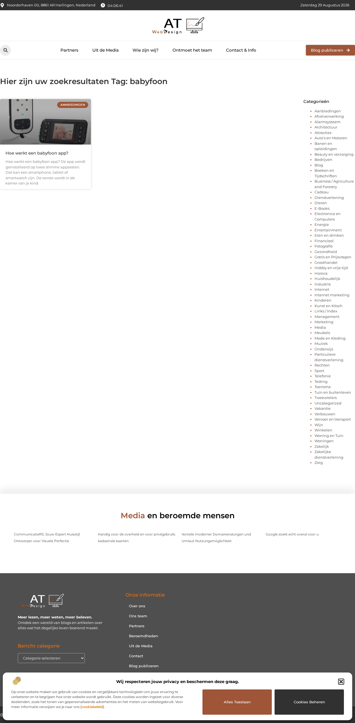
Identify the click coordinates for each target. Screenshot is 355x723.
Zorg (319, 462)
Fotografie (324, 246)
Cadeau (322, 192)
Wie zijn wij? (146, 50)
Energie (322, 224)
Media (320, 327)
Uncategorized (328, 403)
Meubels (322, 332)
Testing (321, 381)
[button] (341, 681)
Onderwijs (324, 349)
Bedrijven (323, 159)
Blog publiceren (144, 666)
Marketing (324, 322)
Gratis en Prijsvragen (333, 257)
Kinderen (323, 300)
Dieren (321, 203)
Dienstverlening (329, 197)
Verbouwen (325, 414)
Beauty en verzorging (334, 154)
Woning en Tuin (329, 435)
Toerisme (323, 387)
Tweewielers (326, 397)
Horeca (321, 273)
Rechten (322, 365)
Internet (322, 289)
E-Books (322, 208)
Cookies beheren (309, 702)
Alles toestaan (237, 702)
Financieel (324, 241)
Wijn (319, 425)
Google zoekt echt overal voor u (292, 534)
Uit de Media (105, 50)
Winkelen (323, 430)
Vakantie (323, 408)
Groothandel (326, 262)
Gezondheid (326, 251)
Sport (319, 370)
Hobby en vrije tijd (331, 268)
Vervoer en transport (333, 419)
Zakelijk (322, 446)
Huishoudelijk (327, 278)
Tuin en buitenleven (333, 392)
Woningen (324, 441)
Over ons (137, 606)
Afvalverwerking (329, 116)
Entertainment (328, 230)
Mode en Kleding (330, 338)
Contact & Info (241, 50)
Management (327, 316)
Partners (69, 50)
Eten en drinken (329, 235)
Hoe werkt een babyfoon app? (37, 153)
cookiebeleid (92, 707)
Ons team (138, 616)
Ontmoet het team (192, 50)
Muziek (321, 343)
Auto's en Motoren (331, 138)
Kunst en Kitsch (329, 306)
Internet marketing (332, 295)
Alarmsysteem (328, 122)
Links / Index (326, 311)
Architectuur (326, 127)
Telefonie (323, 376)
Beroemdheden (143, 636)
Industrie (323, 284)
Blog (319, 165)
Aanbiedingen (328, 111)
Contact (136, 656)
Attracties (323, 132)
